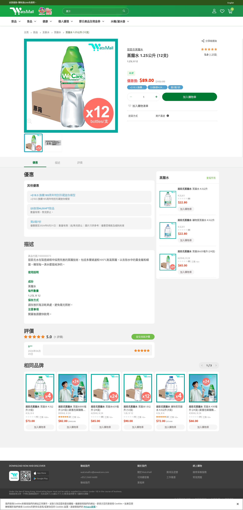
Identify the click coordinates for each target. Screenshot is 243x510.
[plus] (156, 96)
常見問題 (197, 477)
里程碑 (140, 482)
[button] (214, 11)
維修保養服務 (200, 471)
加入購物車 (186, 208)
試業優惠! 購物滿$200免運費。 (23, 2)
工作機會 (171, 477)
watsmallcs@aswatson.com (95, 471)
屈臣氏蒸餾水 (135, 49)
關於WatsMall (144, 471)
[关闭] (237, 504)
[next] (216, 365)
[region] (121, 504)
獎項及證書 (172, 471)
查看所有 (211, 177)
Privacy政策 (90, 506)
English (230, 2)
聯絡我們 (85, 482)
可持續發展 (143, 477)
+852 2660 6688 (89, 477)
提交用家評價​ (143, 336)
